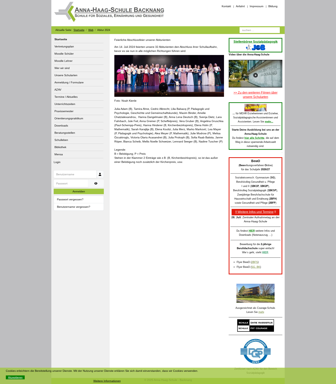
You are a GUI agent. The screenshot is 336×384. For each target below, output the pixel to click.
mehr (261, 312)
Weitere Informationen (107, 380)
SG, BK (255, 266)
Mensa (58, 154)
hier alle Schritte (254, 137)
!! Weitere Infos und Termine (254, 212)
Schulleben (61, 139)
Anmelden (79, 191)
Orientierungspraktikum (68, 118)
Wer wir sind (62, 68)
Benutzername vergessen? (73, 206)
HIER (252, 230)
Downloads (61, 125)
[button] (101, 68)
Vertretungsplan (64, 46)
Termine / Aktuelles (66, 96)
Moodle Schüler (64, 53)
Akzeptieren (15, 377)
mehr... (269, 121)
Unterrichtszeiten (64, 104)
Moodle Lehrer (63, 60)
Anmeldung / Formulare (69, 82)
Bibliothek (60, 147)
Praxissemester (64, 111)
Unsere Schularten (65, 75)
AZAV (57, 89)
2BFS (254, 262)
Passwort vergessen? (70, 199)
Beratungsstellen (64, 132)
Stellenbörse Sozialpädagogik (256, 41)
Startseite (60, 39)
